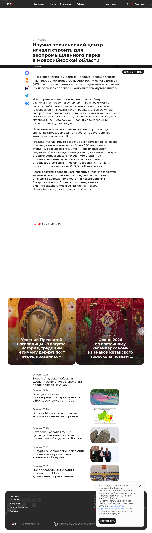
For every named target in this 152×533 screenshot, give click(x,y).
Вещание (14, 500)
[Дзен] (133, 72)
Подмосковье (66, 4)
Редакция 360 (51, 223)
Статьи (52, 4)
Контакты (14, 496)
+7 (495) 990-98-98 (19, 507)
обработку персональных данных (111, 507)
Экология (37, 66)
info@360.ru (15, 504)
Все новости (39, 4)
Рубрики (80, 4)
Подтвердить (107, 521)
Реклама (14, 511)
